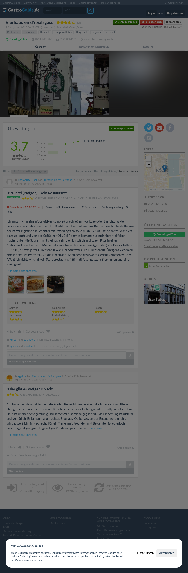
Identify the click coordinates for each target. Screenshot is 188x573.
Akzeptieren (166, 553)
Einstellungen (145, 553)
